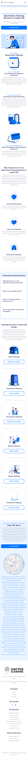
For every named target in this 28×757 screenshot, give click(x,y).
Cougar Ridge (13, 591)
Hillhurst (9, 609)
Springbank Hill (4, 641)
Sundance (4, 643)
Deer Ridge (15, 594)
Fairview (22, 602)
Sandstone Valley (6, 636)
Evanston (12, 602)
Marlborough (12, 618)
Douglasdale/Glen (16, 596)
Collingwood (21, 589)
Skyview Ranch (7, 640)
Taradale (14, 643)
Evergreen (17, 602)
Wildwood (22, 650)
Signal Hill (10, 638)
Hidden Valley (16, 607)
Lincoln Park (19, 614)
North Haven (22, 625)
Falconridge (4, 603)
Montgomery (13, 623)
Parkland (3, 629)
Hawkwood (4, 607)
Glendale (10, 605)
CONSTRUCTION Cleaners (14, 421)
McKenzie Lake (20, 620)
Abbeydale (4, 576)
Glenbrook (5, 605)
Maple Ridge (6, 618)
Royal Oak (22, 632)
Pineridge (23, 629)
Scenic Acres (13, 636)
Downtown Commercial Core (8, 598)
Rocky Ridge (5, 632)
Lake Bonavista (8, 614)
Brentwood (5, 584)
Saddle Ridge (16, 634)
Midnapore (13, 622)
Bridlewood (21, 584)
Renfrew (14, 631)
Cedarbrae (10, 587)
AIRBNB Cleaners (14, 451)
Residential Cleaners (14, 362)
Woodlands (23, 654)
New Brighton (5, 625)
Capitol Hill (22, 585)
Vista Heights (10, 649)
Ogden (8, 627)
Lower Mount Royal (7, 616)
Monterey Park (6, 623)
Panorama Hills (17, 627)
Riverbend (23, 631)
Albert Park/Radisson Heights (18, 576)
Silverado (22, 638)
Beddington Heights (6, 582)
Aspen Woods (23, 578)
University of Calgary (6, 647)
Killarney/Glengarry (9, 612)
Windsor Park (17, 652)
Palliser (12, 627)
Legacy (14, 614)
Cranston (22, 593)
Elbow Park (21, 600)
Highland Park (22, 607)
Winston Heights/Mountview (8, 654)
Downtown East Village (20, 598)
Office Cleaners (14, 393)
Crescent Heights (8, 594)
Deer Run (21, 594)
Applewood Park (9, 578)
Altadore (3, 578)
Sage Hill (22, 634)
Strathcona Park (18, 641)
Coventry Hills (16, 593)
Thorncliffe (23, 643)
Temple (18, 643)
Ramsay (9, 631)
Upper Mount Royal (15, 647)
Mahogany (22, 616)
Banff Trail (14, 580)
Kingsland (20, 612)
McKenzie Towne (7, 622)
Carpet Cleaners (14, 481)
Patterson (8, 629)
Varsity (4, 649)
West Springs (6, 650)
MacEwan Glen (15, 616)
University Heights (19, 645)
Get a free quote (14, 27)
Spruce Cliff (11, 641)
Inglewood (14, 611)
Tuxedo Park (11, 645)
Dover (22, 596)
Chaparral (16, 587)
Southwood (21, 640)
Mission (22, 622)
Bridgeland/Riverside (13, 584)
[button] (25, 2)
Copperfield (7, 591)
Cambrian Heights (6, 585)
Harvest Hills (21, 605)
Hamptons (15, 605)
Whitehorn (17, 650)
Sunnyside (9, 643)
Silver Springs (16, 638)
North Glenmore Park (14, 625)
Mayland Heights (13, 620)
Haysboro (9, 607)
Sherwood (5, 638)
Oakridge (4, 627)
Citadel (11, 589)
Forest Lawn (17, 603)
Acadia (9, 576)
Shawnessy (23, 636)
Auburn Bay (8, 580)
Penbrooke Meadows (16, 629)
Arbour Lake (16, 578)
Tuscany (6, 645)
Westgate (11, 650)
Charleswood (22, 587)
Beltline (14, 582)
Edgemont (16, 600)
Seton (18, 636)
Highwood (5, 609)
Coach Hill (15, 589)
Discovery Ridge (7, 596)
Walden (15, 649)
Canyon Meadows (15, 585)
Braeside (23, 582)
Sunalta (24, 641)
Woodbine (17, 654)
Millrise (18, 622)
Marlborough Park (20, 618)
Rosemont (11, 632)
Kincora (16, 612)
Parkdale (24, 627)
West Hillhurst (21, 649)
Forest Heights (10, 603)
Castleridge (5, 587)
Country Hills (20, 591)
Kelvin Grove (20, 611)
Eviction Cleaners (14, 507)
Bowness (18, 582)
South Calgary (14, 640)
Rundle (4, 634)
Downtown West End (8, 600)
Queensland (4, 631)
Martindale (5, 620)
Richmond (18, 631)
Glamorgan (23, 603)
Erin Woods (6, 602)
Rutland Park (10, 634)
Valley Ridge (23, 647)
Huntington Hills (7, 611)
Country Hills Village (7, 593)
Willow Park (10, 652)
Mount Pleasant (20, 623)
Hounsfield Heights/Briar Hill (18, 609)
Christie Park (6, 589)
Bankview (19, 580)
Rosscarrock (17, 632)
